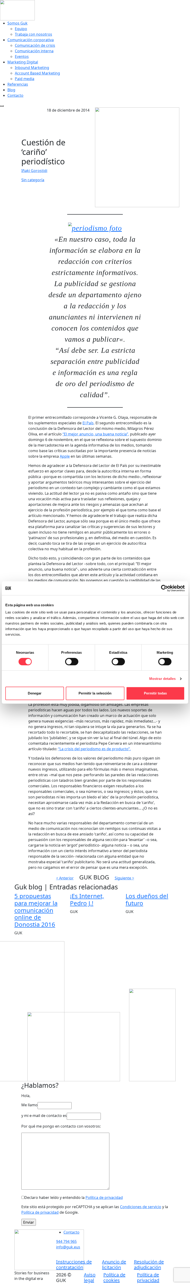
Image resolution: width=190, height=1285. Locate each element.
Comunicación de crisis (35, 45)
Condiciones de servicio (140, 1206)
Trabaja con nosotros (33, 34)
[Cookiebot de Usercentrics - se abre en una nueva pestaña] (164, 588)
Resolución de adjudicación (149, 1264)
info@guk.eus (68, 1247)
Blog (11, 89)
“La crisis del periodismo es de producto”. (94, 748)
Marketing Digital (22, 62)
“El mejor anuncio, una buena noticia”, (96, 434)
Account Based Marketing (37, 73)
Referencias (17, 84)
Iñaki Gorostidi (34, 170)
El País (88, 422)
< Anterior (65, 878)
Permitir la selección (95, 693)
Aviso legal (89, 1277)
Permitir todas (155, 693)
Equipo (21, 28)
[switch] (71, 661)
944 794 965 (66, 1241)
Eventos (22, 56)
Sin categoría (32, 179)
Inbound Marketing (32, 67)
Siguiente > (124, 878)
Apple (65, 456)
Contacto (15, 95)
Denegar (34, 693)
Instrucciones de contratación (74, 1264)
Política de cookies (114, 1277)
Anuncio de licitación (114, 1264)
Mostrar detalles (162, 679)
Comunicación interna (34, 50)
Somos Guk (17, 23)
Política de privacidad (104, 1197)
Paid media (24, 78)
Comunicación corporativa (30, 39)
